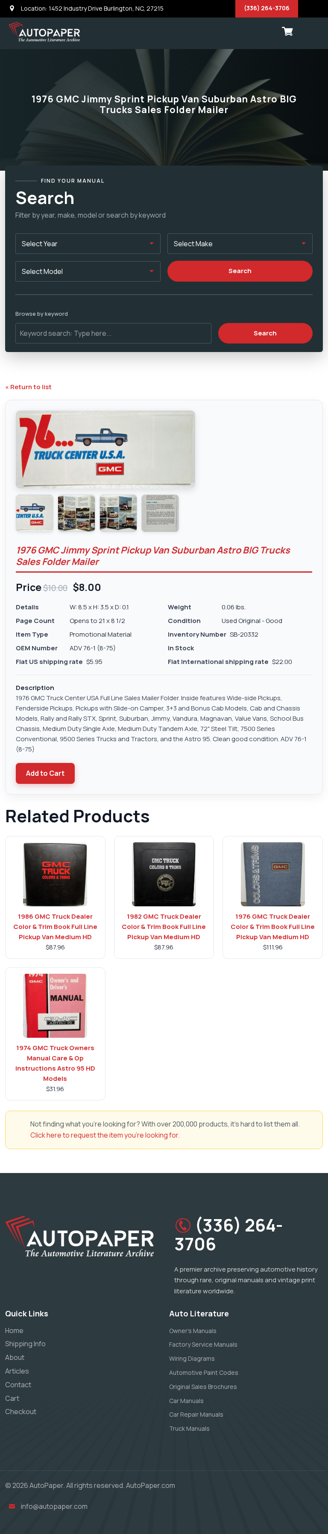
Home (14, 1330)
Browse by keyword (41, 313)
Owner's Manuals (193, 1331)
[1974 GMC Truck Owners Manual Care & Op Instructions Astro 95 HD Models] (55, 1006)
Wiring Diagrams (192, 1358)
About (14, 1357)
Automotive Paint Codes (203, 1372)
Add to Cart (45, 773)
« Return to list (28, 386)
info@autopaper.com (54, 1506)
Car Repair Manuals (196, 1414)
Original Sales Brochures (203, 1387)
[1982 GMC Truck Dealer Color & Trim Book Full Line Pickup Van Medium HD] (164, 874)
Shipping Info (25, 1343)
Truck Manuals (189, 1428)
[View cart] (287, 31)
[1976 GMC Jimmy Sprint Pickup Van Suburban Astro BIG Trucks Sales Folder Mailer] (34, 513)
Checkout (20, 1411)
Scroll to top (19, 769)
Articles (17, 1371)
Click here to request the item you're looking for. (105, 1135)
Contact (18, 1384)
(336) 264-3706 (267, 8)
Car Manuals (186, 1401)
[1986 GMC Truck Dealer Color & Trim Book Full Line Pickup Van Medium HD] (55, 874)
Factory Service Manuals (203, 1344)
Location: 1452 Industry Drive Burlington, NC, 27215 (92, 8)
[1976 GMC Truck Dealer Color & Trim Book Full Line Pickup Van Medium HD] (273, 874)
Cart (12, 1398)
